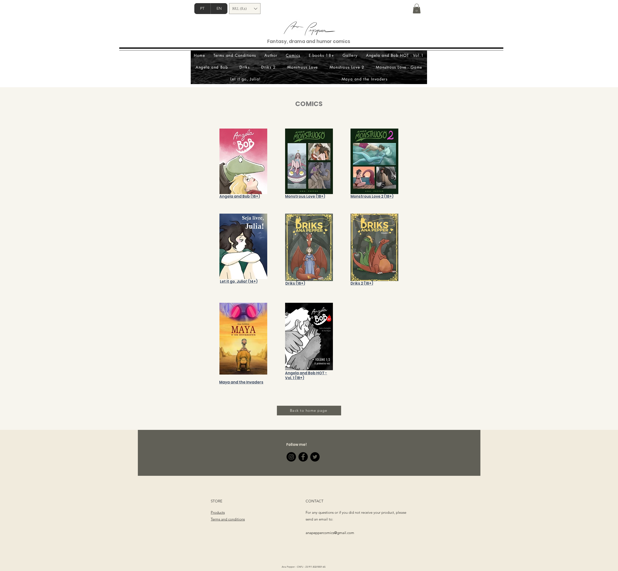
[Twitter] (315, 457)
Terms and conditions (228, 519)
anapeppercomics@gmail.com (330, 532)
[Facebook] (303, 457)
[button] (244, 8)
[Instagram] (291, 457)
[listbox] (244, 8)
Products (218, 512)
